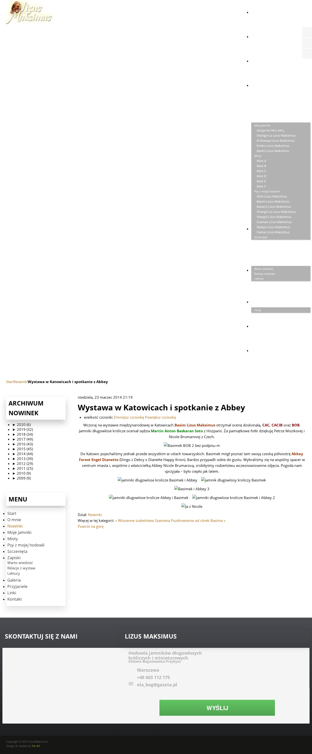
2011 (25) (22, 468)
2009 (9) (21, 478)
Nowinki (21, 381)
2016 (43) (22, 444)
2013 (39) (22, 458)
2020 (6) (21, 424)
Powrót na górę (91, 526)
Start (10, 381)
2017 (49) (22, 439)
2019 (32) (22, 429)
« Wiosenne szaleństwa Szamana (142, 520)
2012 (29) (22, 463)
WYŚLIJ (217, 708)
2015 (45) (22, 448)
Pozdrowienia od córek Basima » (198, 520)
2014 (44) (22, 453)
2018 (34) (22, 434)
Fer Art (36, 746)
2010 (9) (21, 473)
